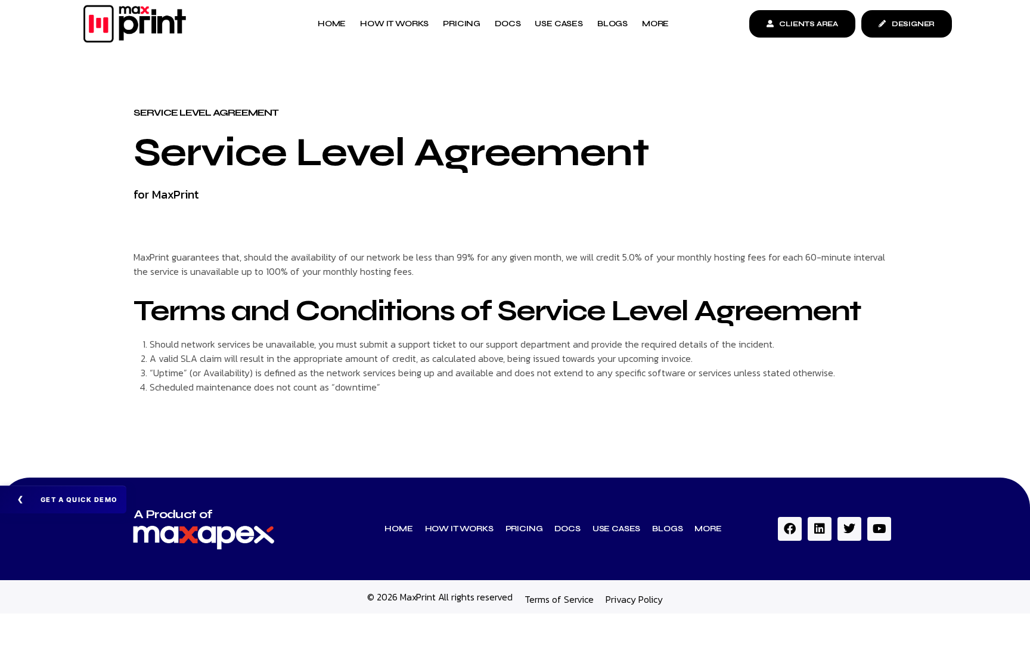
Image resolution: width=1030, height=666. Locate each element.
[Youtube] (879, 529)
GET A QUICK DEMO (79, 499)
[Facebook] (790, 529)
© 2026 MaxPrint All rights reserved (440, 597)
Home (398, 528)
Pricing (524, 528)
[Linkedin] (820, 529)
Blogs (667, 528)
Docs (567, 528)
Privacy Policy (634, 599)
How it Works (459, 528)
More (707, 528)
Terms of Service (559, 599)
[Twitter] (849, 529)
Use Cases (616, 528)
